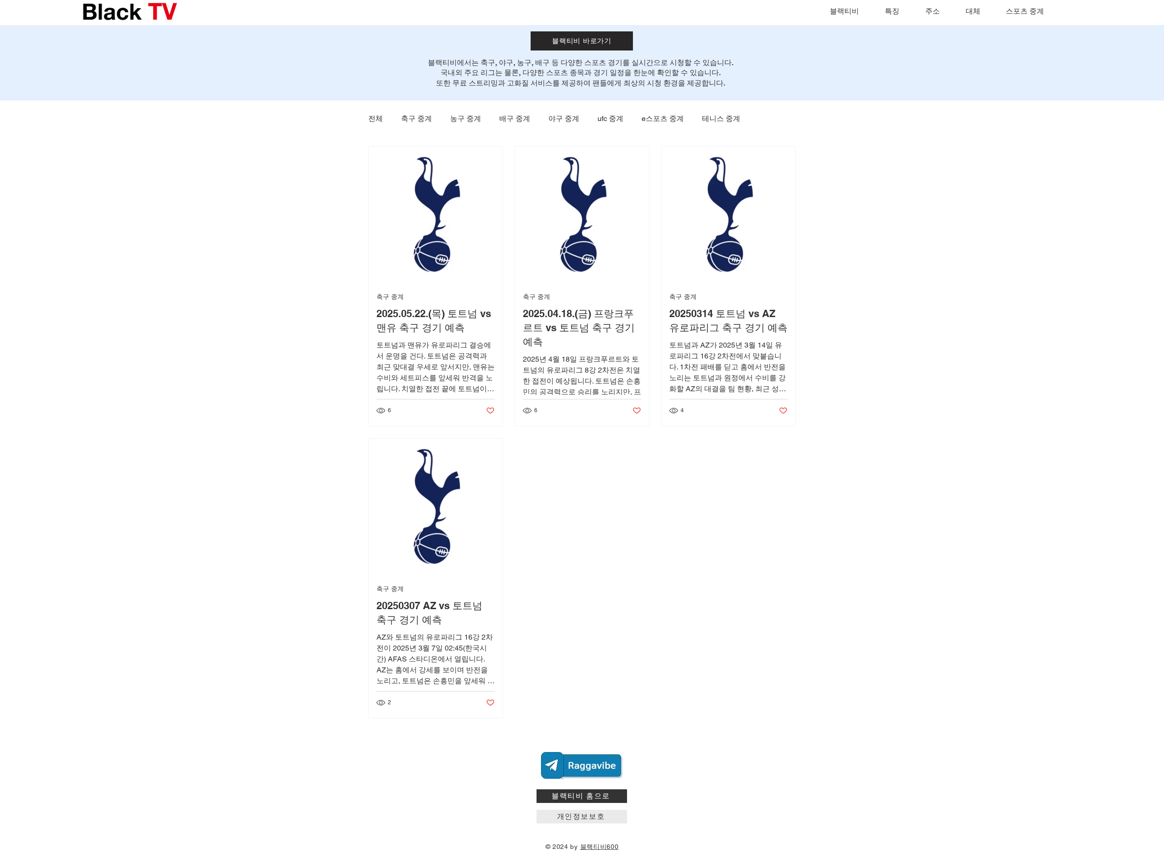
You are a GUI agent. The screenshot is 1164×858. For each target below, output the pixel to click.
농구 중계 (465, 118)
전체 (375, 118)
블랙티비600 (599, 846)
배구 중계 (514, 118)
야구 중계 (563, 118)
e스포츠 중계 (663, 118)
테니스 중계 (721, 118)
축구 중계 (416, 118)
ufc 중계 (610, 118)
